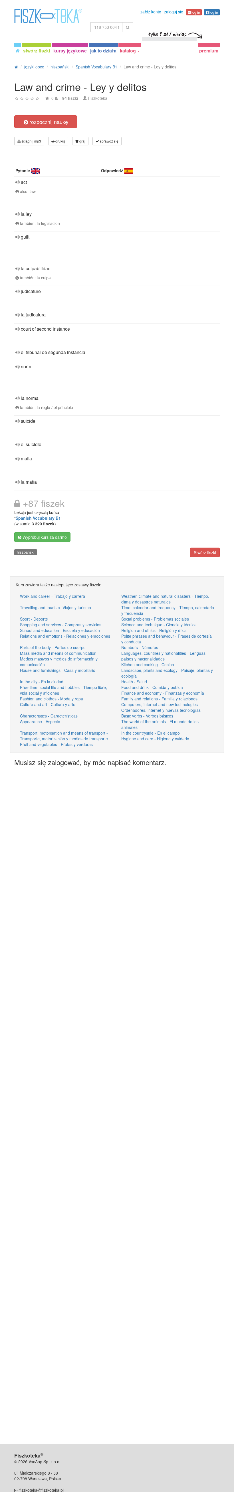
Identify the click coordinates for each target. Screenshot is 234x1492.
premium (208, 50)
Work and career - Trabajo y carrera (52, 596)
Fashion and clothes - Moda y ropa (51, 699)
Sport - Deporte (34, 619)
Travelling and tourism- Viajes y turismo (55, 607)
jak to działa (103, 50)
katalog (128, 50)
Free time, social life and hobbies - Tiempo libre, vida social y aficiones (63, 690)
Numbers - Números (139, 647)
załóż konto (150, 12)
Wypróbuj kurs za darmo (44, 537)
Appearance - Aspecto (40, 721)
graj (81, 141)
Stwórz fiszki (205, 552)
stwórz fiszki (36, 50)
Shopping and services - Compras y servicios (60, 624)
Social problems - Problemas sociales (155, 619)
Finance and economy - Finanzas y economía (162, 693)
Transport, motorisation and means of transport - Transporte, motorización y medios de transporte (64, 735)
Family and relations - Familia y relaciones (159, 699)
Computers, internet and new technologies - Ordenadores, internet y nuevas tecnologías (161, 707)
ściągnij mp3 (31, 141)
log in (195, 12)
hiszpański (26, 552)
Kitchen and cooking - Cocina (147, 664)
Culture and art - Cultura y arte (47, 704)
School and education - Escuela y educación (60, 630)
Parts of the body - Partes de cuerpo (53, 647)
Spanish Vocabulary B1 (38, 518)
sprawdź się (108, 141)
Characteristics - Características (49, 716)
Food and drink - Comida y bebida (152, 687)
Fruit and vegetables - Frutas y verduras (56, 744)
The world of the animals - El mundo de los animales (160, 724)
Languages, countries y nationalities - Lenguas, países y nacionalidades (164, 656)
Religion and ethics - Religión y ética (154, 630)
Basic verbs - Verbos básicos (147, 716)
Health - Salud (134, 681)
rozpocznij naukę (48, 121)
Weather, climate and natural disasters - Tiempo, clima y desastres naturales (165, 599)
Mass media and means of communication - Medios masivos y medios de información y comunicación (59, 658)
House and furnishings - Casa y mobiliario (57, 670)
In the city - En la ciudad (41, 681)
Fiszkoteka (97, 98)
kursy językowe (70, 50)
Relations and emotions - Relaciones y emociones (65, 636)
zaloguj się (173, 12)
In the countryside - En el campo (150, 733)
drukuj (60, 141)
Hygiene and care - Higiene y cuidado (155, 738)
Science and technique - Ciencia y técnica (159, 624)
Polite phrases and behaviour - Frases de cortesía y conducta (166, 639)
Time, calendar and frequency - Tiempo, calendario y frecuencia (167, 610)
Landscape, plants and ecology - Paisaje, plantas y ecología (167, 673)
